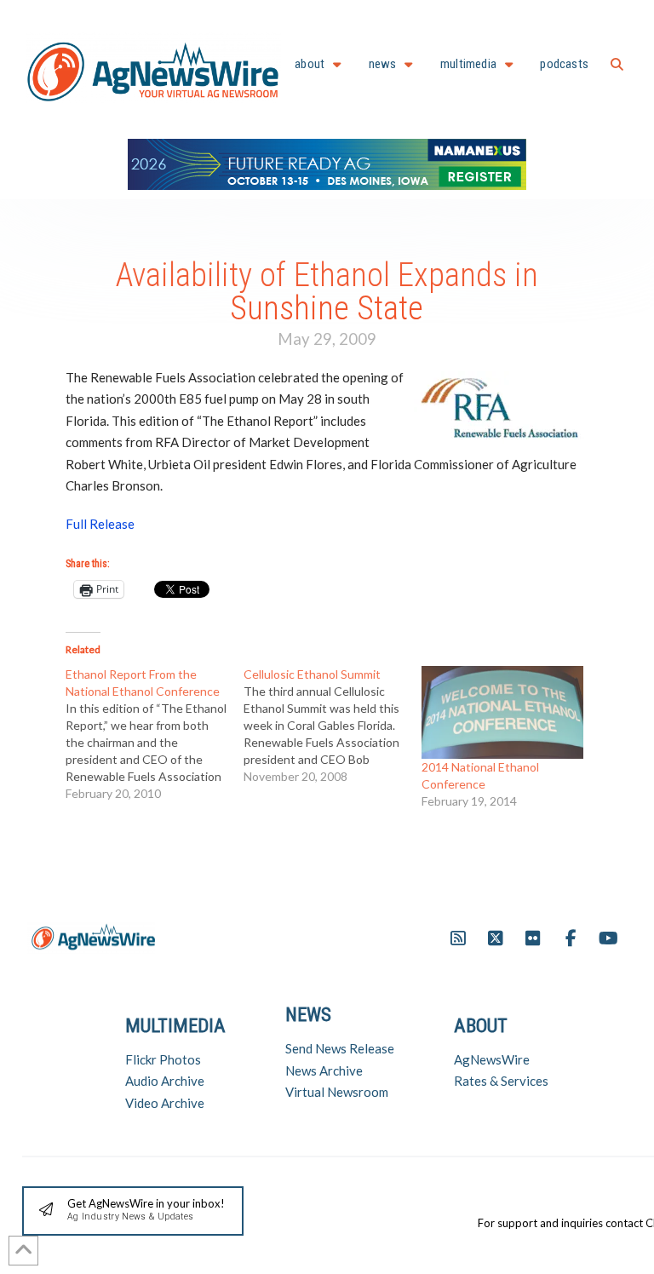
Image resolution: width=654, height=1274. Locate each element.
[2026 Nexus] (327, 162)
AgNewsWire (492, 1059)
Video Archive (164, 1102)
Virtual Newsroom (336, 1091)
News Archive (324, 1070)
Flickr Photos (163, 1059)
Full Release (100, 523)
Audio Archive (164, 1080)
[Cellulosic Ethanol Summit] (333, 725)
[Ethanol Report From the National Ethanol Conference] (155, 734)
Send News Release (339, 1048)
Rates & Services (501, 1080)
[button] (616, 64)
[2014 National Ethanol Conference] (502, 712)
